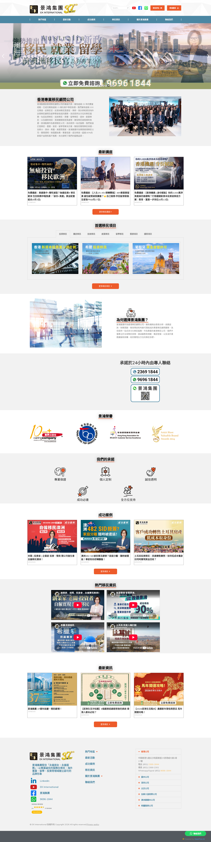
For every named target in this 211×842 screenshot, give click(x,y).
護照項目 (148, 234)
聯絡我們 (90, 782)
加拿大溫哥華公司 (149, 794)
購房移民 (77, 234)
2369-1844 (153, 764)
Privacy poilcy (93, 824)
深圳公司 (145, 782)
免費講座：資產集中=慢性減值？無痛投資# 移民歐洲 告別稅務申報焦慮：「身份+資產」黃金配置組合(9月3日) (51, 196)
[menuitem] (42, 19)
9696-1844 (165, 770)
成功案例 (90, 763)
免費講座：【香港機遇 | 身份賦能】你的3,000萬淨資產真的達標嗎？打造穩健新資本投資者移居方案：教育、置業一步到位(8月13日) (158, 196)
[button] (105, 212)
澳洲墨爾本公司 (148, 800)
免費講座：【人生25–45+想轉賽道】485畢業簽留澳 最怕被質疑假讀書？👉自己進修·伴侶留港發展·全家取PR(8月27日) (105, 196)
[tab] (63, 233)
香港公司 (145, 751)
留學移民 (120, 234)
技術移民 (91, 234)
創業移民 (105, 234)
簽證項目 (134, 234)
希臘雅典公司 (147, 805)
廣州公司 (145, 777)
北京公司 (145, 788)
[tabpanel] (105, 258)
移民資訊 (90, 769)
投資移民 (63, 234)
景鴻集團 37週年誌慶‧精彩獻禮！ (45, 708)
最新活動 (90, 757)
